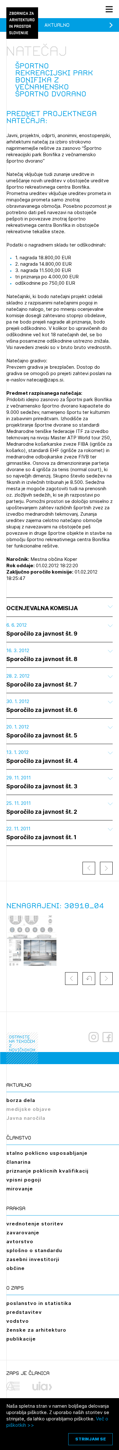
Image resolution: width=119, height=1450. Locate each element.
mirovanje (19, 1188)
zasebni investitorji (32, 1259)
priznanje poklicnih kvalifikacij (47, 1171)
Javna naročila (25, 1118)
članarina (18, 1162)
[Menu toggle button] (109, 9)
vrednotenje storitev (34, 1223)
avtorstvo (19, 1241)
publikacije (21, 1338)
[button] (89, 978)
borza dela (20, 1100)
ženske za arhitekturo (36, 1330)
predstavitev (24, 1312)
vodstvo (17, 1321)
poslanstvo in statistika (38, 1303)
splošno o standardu (34, 1250)
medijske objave (28, 1109)
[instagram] (94, 1037)
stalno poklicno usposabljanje (47, 1153)
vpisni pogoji (23, 1179)
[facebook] (107, 1037)
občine (15, 1268)
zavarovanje (22, 1232)
